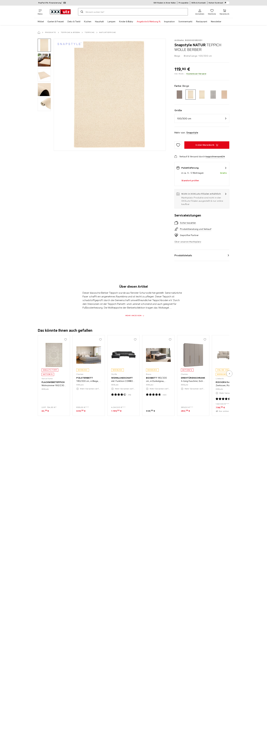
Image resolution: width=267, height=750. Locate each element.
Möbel (41, 21)
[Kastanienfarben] (224, 95)
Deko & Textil (74, 21)
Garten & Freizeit (55, 21)
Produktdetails (183, 255)
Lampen (111, 21)
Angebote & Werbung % (148, 21)
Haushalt (99, 21)
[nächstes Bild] (229, 374)
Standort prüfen (190, 180)
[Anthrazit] (179, 95)
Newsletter (216, 21)
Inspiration (169, 21)
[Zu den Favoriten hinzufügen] (178, 145)
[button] (44, 45)
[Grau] (213, 95)
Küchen (87, 21)
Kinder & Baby (126, 21)
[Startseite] (39, 32)
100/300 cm (184, 118)
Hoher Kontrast (216, 3)
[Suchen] (82, 11)
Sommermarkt (185, 21)
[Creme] (202, 95)
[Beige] (191, 95)
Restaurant (201, 21)
